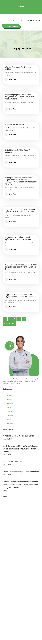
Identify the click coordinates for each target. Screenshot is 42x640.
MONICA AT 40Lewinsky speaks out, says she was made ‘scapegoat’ (19, 238)
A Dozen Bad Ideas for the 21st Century (17, 68)
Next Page (9, 323)
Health (9, 399)
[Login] (13, 21)
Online (9, 407)
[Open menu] (4, 21)
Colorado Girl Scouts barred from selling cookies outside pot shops (18, 296)
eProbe (21, 7)
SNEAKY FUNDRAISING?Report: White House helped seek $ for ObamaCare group (20, 267)
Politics (9, 411)
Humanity (10, 403)
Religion (10, 415)
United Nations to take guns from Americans (18, 151)
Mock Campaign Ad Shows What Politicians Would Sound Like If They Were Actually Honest (19, 97)
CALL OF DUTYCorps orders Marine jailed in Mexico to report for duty (19, 211)
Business (10, 395)
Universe (10, 423)
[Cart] (21, 21)
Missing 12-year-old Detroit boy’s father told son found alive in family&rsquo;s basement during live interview (20, 181)
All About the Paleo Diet (14, 124)
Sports (9, 419)
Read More (12, 79)
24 (24, 319)
